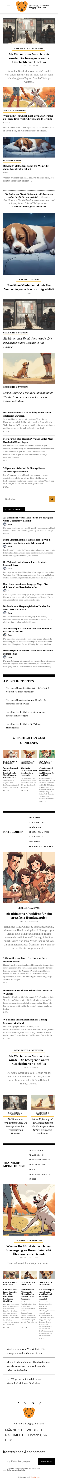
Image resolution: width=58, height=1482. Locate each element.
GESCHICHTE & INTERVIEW (28, 48)
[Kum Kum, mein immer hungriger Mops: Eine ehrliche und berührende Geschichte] (11, 1275)
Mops (32, 594)
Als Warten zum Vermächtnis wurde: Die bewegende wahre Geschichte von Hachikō (29, 58)
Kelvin (6, 122)
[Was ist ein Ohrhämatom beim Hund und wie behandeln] (29, 754)
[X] (25, 1403)
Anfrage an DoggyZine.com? (29, 1423)
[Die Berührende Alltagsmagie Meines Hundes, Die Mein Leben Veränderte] (29, 1275)
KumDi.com (35, 1477)
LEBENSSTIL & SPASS (12, 161)
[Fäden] (40, 1403)
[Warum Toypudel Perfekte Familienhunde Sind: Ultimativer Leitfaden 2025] (11, 754)
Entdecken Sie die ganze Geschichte (29, 206)
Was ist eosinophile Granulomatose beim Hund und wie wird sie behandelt (46, 1294)
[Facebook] (18, 1403)
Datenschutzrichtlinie (16, 1470)
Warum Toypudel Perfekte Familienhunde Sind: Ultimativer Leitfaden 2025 (10, 773)
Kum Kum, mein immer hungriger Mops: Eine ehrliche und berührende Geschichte (10, 1295)
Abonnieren (46, 1461)
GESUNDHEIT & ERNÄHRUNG (28, 762)
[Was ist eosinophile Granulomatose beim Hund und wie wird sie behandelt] (47, 1275)
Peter (23, 66)
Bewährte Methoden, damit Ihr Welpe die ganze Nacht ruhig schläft (26, 167)
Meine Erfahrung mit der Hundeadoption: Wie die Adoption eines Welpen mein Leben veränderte (28, 397)
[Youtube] (32, 1403)
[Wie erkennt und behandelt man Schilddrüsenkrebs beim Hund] (47, 754)
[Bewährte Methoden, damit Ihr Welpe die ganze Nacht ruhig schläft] (29, 147)
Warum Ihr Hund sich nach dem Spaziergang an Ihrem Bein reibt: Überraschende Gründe (29, 1250)
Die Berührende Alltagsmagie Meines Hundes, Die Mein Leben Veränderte (27, 1294)
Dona (5, 172)
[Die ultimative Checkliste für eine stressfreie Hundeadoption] (29, 877)
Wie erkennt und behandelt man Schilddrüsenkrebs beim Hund (46, 771)
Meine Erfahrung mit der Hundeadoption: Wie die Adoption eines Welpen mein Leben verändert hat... (28, 1366)
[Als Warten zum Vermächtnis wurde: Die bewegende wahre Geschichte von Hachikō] (29, 30)
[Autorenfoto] (5, 524)
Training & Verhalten (14, 111)
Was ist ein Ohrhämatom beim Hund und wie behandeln (29, 771)
